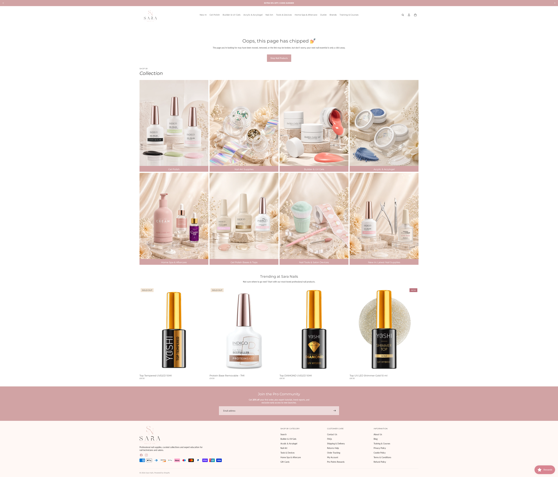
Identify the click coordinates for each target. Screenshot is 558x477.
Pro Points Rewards (336, 462)
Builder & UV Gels (288, 439)
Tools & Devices (287, 452)
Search (283, 434)
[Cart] (415, 15)
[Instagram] (146, 455)
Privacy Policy (380, 448)
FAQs (329, 439)
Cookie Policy (380, 452)
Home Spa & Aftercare (290, 457)
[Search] (403, 15)
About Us (378, 434)
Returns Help (333, 448)
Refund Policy (380, 462)
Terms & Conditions (382, 457)
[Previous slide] (214, 330)
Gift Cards (284, 462)
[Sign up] (335, 411)
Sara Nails (149, 473)
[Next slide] (274, 330)
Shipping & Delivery (336, 443)
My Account (332, 457)
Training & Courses (382, 443)
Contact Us (332, 434)
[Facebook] (141, 455)
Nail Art (283, 448)
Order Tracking (333, 452)
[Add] (344, 368)
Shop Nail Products (279, 58)
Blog (376, 439)
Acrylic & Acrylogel (288, 443)
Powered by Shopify (162, 473)
